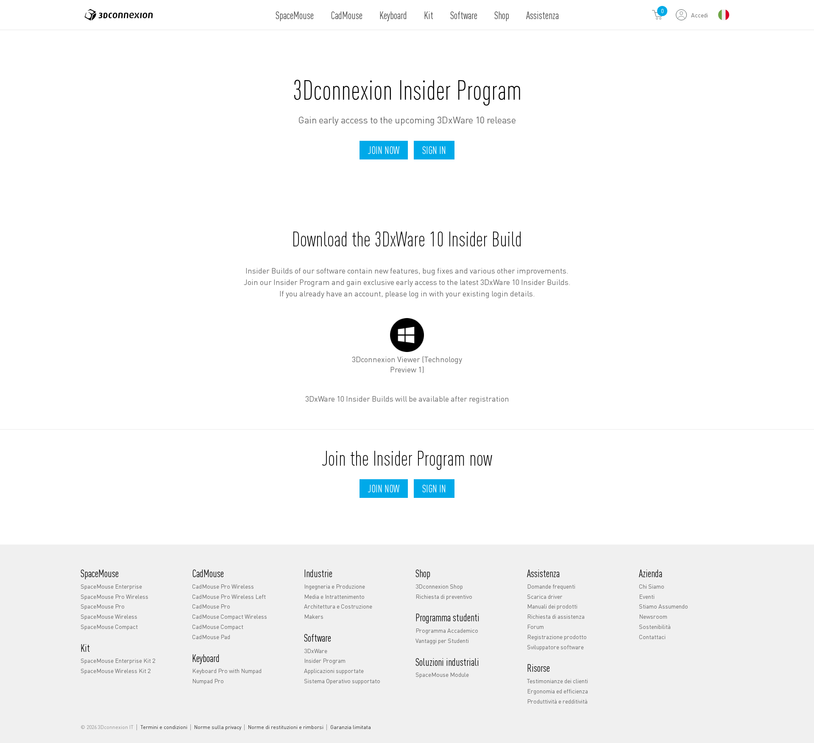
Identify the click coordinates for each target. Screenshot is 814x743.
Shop (501, 15)
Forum (535, 626)
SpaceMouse (295, 15)
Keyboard (393, 15)
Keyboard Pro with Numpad (227, 670)
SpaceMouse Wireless (109, 616)
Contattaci (652, 636)
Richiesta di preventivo (443, 596)
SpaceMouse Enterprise (111, 586)
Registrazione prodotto (557, 636)
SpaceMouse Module (442, 674)
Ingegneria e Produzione (334, 586)
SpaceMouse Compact (109, 626)
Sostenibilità (655, 626)
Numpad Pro (208, 680)
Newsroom (653, 616)
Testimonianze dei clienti (557, 680)
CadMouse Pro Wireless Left (229, 596)
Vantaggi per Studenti (442, 640)
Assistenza (542, 15)
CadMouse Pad (211, 636)
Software (463, 15)
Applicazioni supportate (334, 670)
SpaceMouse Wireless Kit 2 (116, 670)
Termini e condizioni (163, 727)
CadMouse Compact (217, 626)
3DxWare (315, 650)
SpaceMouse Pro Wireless (114, 596)
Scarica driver (545, 596)
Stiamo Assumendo (663, 606)
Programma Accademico (446, 630)
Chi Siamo (651, 586)
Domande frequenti (551, 586)
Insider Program (325, 660)
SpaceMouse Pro (103, 606)
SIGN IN (434, 149)
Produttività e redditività (557, 701)
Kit (428, 15)
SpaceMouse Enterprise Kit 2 (118, 660)
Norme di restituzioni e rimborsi (285, 727)
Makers (313, 616)
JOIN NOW (383, 149)
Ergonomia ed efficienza (557, 691)
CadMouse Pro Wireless (223, 586)
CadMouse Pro (211, 606)
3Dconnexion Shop (439, 586)
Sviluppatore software (555, 647)
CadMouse (346, 15)
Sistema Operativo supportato (342, 680)
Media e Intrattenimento (334, 596)
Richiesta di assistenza (556, 616)
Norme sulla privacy (217, 727)
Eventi (647, 596)
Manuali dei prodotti (552, 606)
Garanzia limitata (350, 727)
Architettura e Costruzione (338, 606)
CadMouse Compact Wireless (229, 616)
